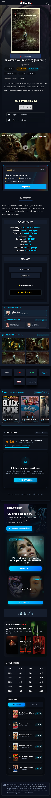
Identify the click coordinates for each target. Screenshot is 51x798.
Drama (22, 73)
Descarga (27, 198)
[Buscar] (47, 3)
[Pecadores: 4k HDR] (26, 645)
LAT (25, 3)
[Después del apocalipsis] (39, 645)
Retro (34, 704)
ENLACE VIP (25, 276)
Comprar (24, 186)
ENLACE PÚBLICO (25, 269)
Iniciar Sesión (27, 480)
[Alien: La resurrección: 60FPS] (12, 645)
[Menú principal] (4, 3)
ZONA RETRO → (25, 602)
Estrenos (17, 704)
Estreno (31, 73)
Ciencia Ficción (11, 73)
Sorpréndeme (42, 392)
